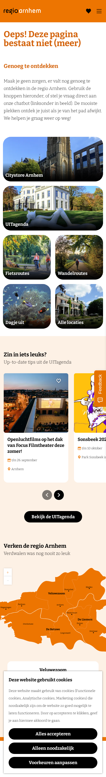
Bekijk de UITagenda (53, 516)
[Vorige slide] (47, 495)
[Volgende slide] (59, 495)
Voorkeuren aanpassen (53, 762)
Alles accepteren (53, 734)
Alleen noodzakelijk (53, 748)
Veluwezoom (53, 670)
